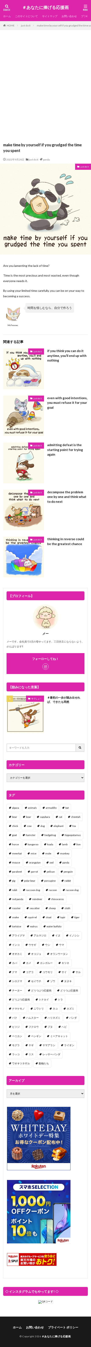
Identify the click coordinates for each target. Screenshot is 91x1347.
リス (31, 1054)
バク (14, 1017)
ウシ (47, 944)
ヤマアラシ (49, 1045)
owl (52, 862)
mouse (16, 862)
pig (13, 880)
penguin (68, 871)
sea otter (35, 908)
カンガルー (46, 963)
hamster (31, 835)
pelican (51, 871)
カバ (14, 963)
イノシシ (74, 935)
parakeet (17, 871)
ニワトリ (39, 1008)
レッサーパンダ (51, 1054)
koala (50, 844)
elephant (58, 826)
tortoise (16, 926)
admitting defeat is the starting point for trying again (65, 449)
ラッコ (16, 1054)
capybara (45, 816)
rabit (14, 890)
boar (28, 816)
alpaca (15, 807)
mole (48, 853)
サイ (64, 972)
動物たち (44, 1063)
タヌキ (68, 981)
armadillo (51, 807)
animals (32, 807)
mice (33, 853)
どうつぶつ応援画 (41, 990)
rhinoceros (57, 899)
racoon (53, 890)
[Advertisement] (45, 88)
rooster (16, 908)
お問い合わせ (69, 16)
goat (14, 835)
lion (78, 844)
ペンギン (36, 1036)
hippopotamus (73, 835)
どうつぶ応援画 (69, 990)
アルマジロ (40, 935)
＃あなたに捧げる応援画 (45, 7)
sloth (67, 908)
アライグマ (18, 935)
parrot (34, 871)
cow (29, 826)
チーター (17, 990)
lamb (65, 844)
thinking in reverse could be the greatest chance (65, 541)
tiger (77, 917)
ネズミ (70, 1008)
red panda (17, 899)
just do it (25, 25)
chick (15, 826)
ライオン (69, 1045)
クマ (14, 972)
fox (74, 826)
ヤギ (31, 1045)
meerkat (17, 853)
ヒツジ (16, 1026)
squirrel (32, 917)
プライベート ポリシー (63, 1327)
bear (14, 816)
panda (46, 159)
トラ (60, 999)
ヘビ (64, 1026)
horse (15, 844)
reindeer (37, 899)
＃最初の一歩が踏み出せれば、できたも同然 (63, 699)
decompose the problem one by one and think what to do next (66, 496)
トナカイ (44, 999)
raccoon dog (33, 890)
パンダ (73, 1017)
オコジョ (36, 953)
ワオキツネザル (21, 1063)
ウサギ (32, 944)
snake (15, 917)
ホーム (7, 16)
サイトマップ (49, 16)
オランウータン (59, 953)
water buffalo (54, 926)
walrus (34, 926)
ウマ (61, 944)
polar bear (29, 880)
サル (78, 972)
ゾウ (52, 981)
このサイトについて (26, 16)
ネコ (55, 1008)
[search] (80, 748)
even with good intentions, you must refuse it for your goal (67, 402)
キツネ (65, 963)
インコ (16, 944)
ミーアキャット (59, 1036)
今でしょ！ (36, 698)
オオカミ (17, 953)
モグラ (16, 1045)
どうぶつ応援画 (21, 999)
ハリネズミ (54, 1017)
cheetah (75, 816)
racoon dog (72, 890)
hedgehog (50, 835)
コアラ (30, 972)
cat (60, 816)
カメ (28, 963)
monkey (64, 853)
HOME (11, 25)
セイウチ (36, 981)
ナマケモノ (18, 1008)
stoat (48, 917)
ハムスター (32, 1017)
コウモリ (48, 972)
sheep (52, 908)
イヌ (57, 935)
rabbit (68, 880)
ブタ (50, 1026)
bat (67, 807)
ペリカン (17, 1036)
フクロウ (34, 1026)
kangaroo (33, 844)
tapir (62, 917)
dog (42, 826)
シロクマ (17, 981)
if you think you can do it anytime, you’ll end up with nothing (67, 355)
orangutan (35, 862)
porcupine (50, 880)
